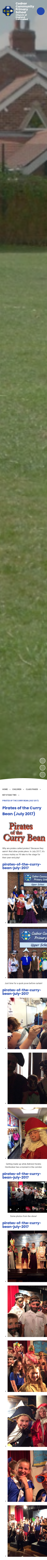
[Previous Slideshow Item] (42, 768)
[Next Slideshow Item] (42, 761)
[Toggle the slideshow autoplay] (42, 774)
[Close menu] (41, 11)
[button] (13, 1194)
